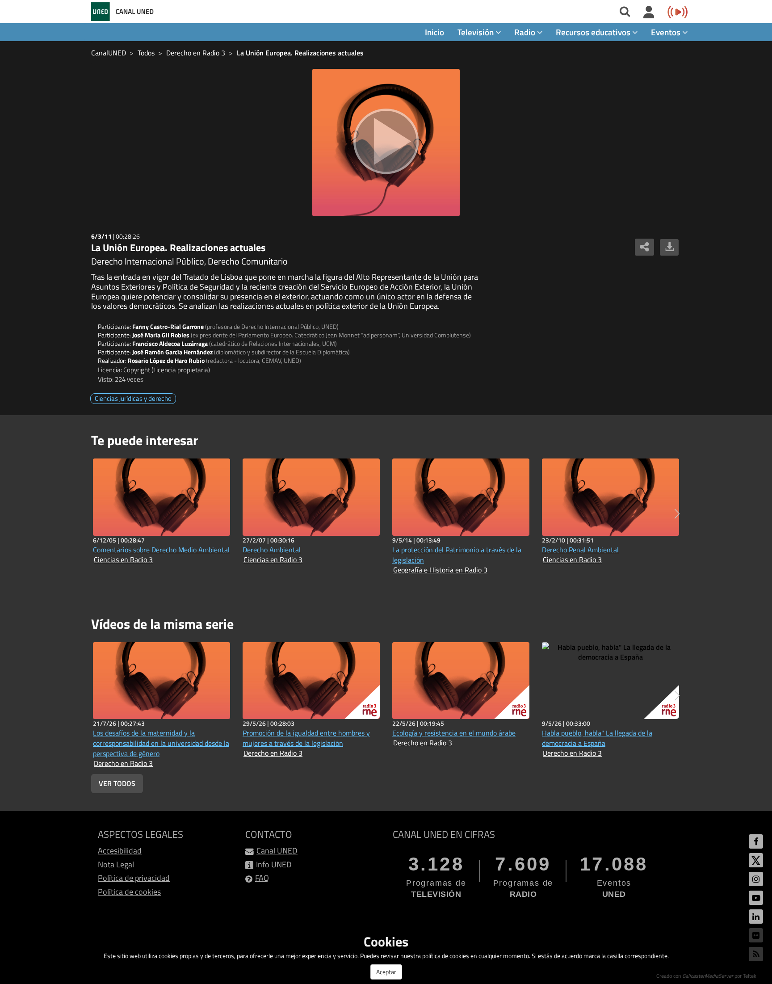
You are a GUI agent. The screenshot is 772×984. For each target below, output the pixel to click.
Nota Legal (116, 864)
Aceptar (386, 971)
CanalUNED (108, 52)
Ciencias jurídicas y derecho (133, 398)
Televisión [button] (476, 31)
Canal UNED (277, 851)
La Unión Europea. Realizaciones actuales (300, 52)
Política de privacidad (134, 878)
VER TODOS (117, 783)
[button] (677, 514)
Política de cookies (129, 892)
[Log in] (649, 12)
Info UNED (274, 864)
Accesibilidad (120, 851)
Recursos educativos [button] (594, 31)
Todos (146, 52)
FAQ (262, 878)
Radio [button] (525, 31)
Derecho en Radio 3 (195, 52)
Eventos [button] (666, 31)
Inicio (434, 31)
